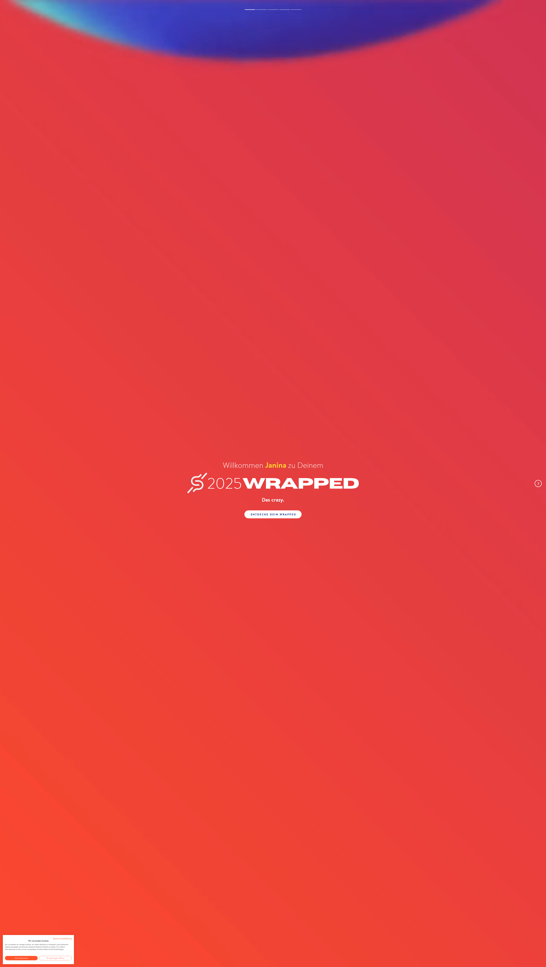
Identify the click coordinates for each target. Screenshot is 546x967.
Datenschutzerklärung (62, 938)
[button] (536, 483)
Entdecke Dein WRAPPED (273, 514)
